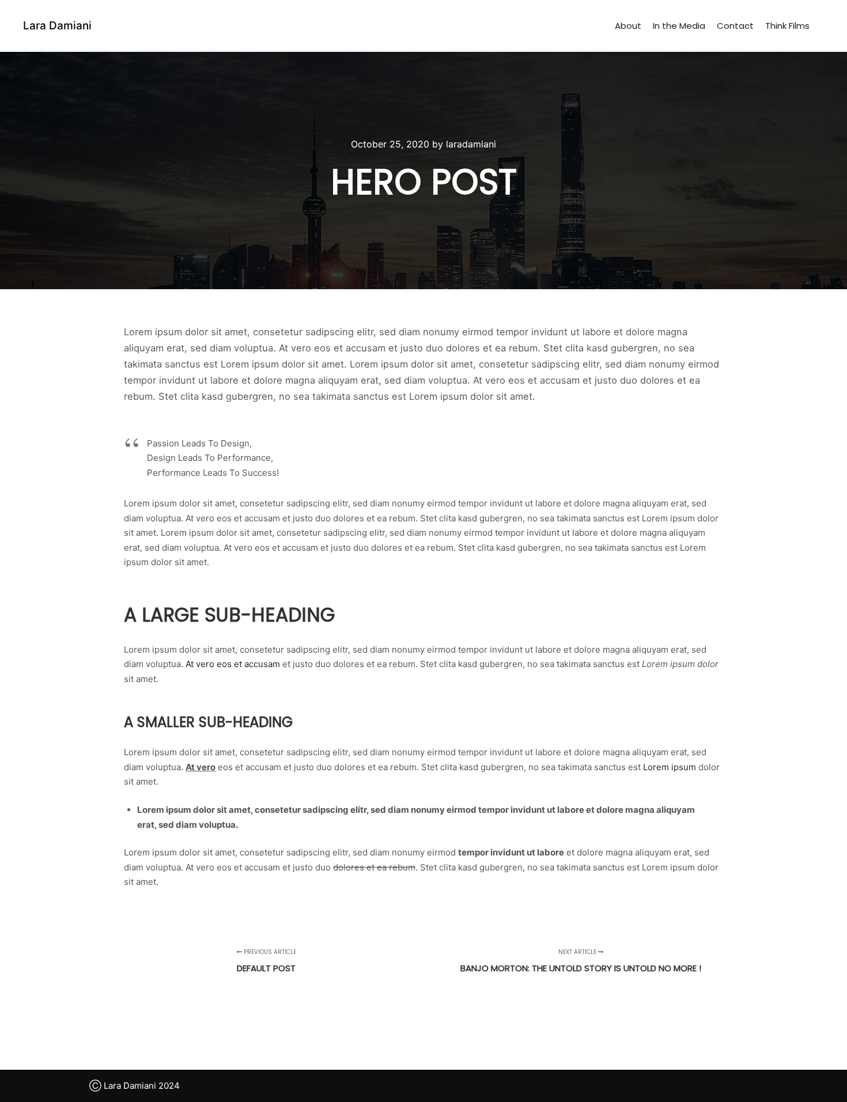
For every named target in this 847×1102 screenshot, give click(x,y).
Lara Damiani (57, 25)
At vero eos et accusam (233, 663)
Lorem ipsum (669, 767)
